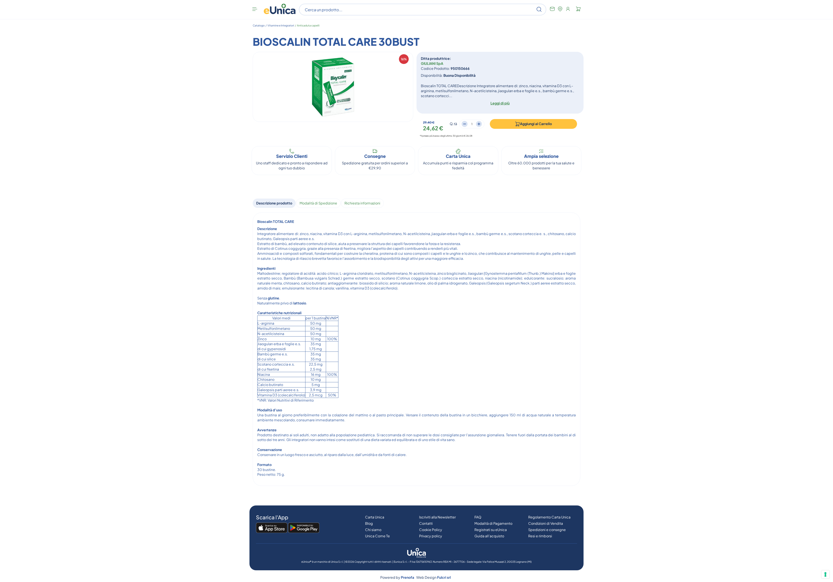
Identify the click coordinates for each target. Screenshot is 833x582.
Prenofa (407, 577)
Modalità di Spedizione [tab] (318, 203)
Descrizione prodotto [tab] (274, 203)
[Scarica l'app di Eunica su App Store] (271, 528)
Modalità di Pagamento (493, 523)
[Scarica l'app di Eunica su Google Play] (304, 528)
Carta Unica (374, 517)
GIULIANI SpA (432, 63)
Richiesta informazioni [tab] (362, 203)
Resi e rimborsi (540, 536)
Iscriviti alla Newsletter (437, 517)
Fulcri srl (444, 577)
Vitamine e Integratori (280, 25)
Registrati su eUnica (490, 529)
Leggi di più (500, 103)
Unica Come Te (377, 536)
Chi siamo (373, 529)
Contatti (426, 523)
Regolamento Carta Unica (549, 517)
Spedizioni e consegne (547, 529)
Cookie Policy (430, 529)
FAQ (477, 517)
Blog (369, 523)
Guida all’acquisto (489, 536)
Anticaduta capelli (308, 25)
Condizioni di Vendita (545, 523)
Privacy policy (430, 536)
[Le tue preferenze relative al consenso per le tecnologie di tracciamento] (825, 574)
